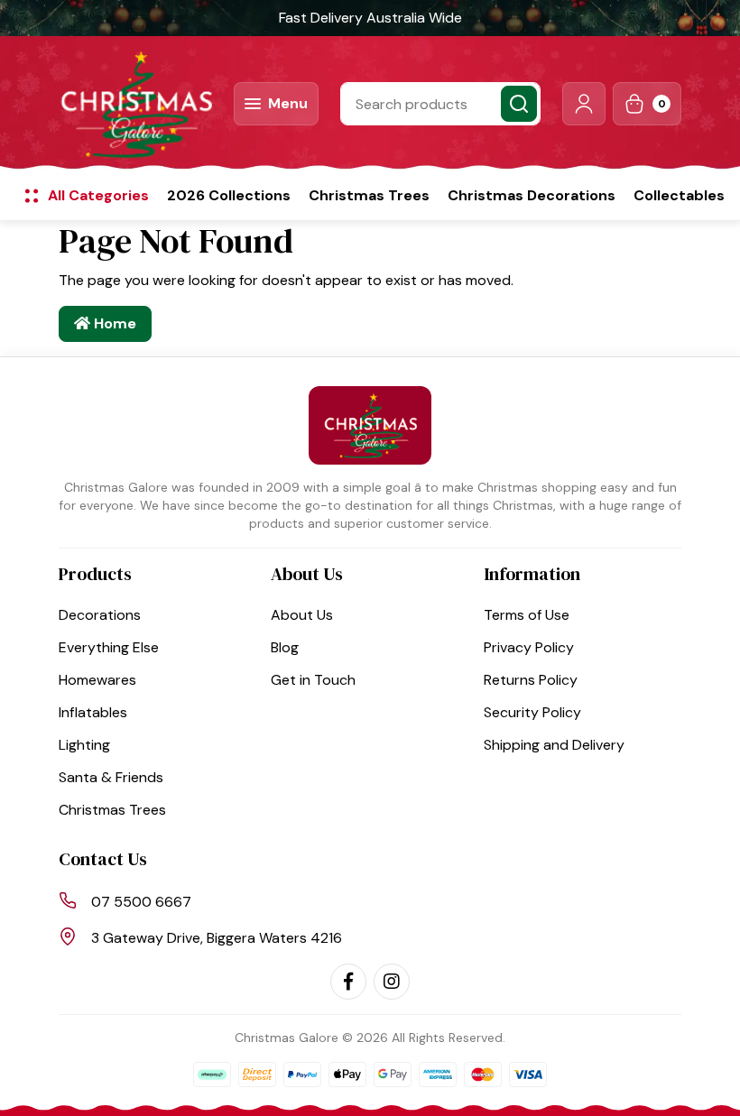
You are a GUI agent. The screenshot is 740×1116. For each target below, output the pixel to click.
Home (113, 323)
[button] (584, 103)
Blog (285, 647)
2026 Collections (229, 195)
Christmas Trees (369, 195)
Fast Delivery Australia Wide (370, 17)
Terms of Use (526, 614)
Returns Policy (531, 679)
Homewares (97, 679)
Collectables (679, 195)
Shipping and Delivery (554, 744)
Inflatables (93, 712)
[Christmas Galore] (135, 103)
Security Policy (532, 712)
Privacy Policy (529, 647)
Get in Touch (313, 679)
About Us (302, 614)
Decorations (100, 614)
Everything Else (109, 647)
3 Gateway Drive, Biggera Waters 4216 (216, 937)
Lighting (84, 744)
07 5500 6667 (141, 901)
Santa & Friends (111, 777)
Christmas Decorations (531, 195)
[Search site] (519, 104)
